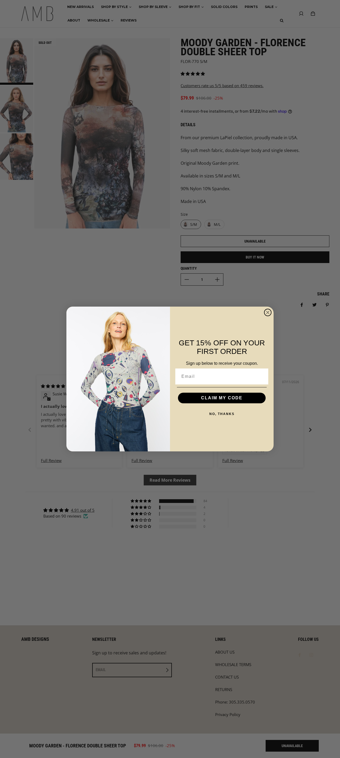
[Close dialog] (268, 312)
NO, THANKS (222, 414)
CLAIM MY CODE (222, 398)
